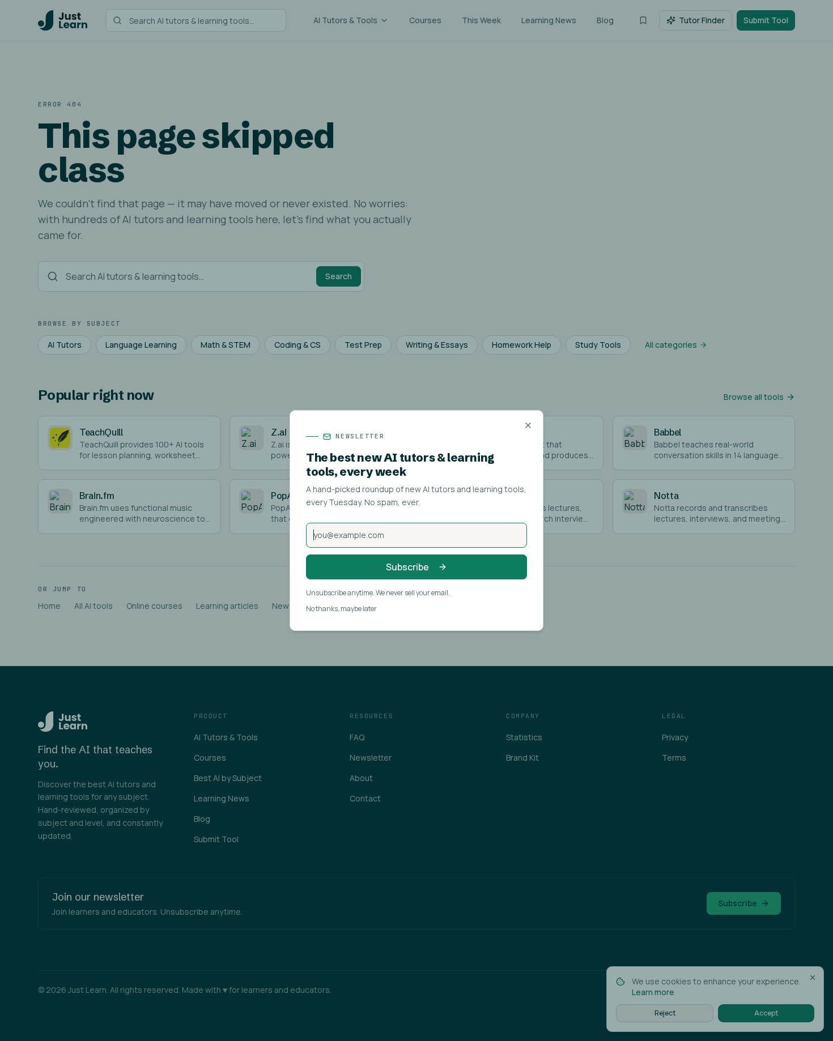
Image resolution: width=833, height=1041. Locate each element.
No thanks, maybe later (341, 608)
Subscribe (407, 567)
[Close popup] (528, 425)
